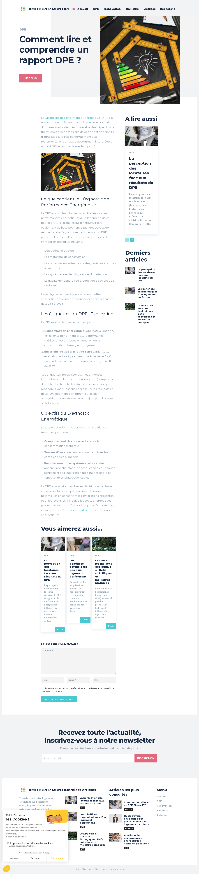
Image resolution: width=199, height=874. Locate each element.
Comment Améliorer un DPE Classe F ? (137, 803)
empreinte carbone (77, 510)
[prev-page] (127, 240)
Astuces (128, 809)
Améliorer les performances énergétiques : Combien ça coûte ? (136, 839)
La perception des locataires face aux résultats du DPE (52, 570)
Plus (60, 629)
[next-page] (132, 240)
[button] (170, 9)
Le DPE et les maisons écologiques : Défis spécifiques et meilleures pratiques (103, 572)
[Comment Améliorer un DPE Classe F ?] (115, 804)
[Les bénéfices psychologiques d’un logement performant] (78, 544)
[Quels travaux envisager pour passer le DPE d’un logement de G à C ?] (115, 818)
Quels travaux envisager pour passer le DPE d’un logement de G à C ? (136, 820)
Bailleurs (129, 828)
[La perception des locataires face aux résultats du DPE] (53, 544)
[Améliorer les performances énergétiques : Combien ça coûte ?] (115, 837)
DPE (23, 29)
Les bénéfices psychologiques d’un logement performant (78, 568)
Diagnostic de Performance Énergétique (72, 117)
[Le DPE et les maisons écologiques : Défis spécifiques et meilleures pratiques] (104, 544)
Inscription (145, 758)
